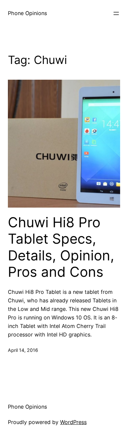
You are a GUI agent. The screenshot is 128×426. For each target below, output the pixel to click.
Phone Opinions (27, 13)
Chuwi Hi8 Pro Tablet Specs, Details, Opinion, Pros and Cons (61, 247)
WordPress (73, 422)
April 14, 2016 (23, 350)
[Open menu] (116, 13)
